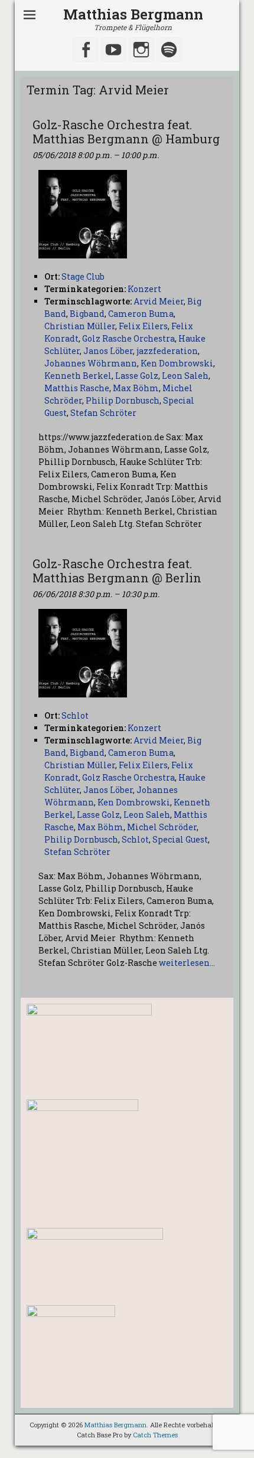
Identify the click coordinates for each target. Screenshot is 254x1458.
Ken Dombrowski (177, 363)
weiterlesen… (187, 962)
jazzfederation (167, 350)
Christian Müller (79, 326)
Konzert (144, 288)
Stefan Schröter (103, 412)
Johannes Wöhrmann (90, 363)
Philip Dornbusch (122, 400)
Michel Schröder (162, 827)
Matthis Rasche (76, 388)
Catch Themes (155, 1434)
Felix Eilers (143, 326)
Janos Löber (108, 350)
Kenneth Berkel (78, 375)
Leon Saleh (185, 375)
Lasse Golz (136, 375)
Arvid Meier (158, 301)
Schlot (135, 839)
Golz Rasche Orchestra (128, 338)
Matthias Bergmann (133, 14)
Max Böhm (136, 388)
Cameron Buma (141, 313)
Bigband (87, 313)
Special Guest (180, 839)
